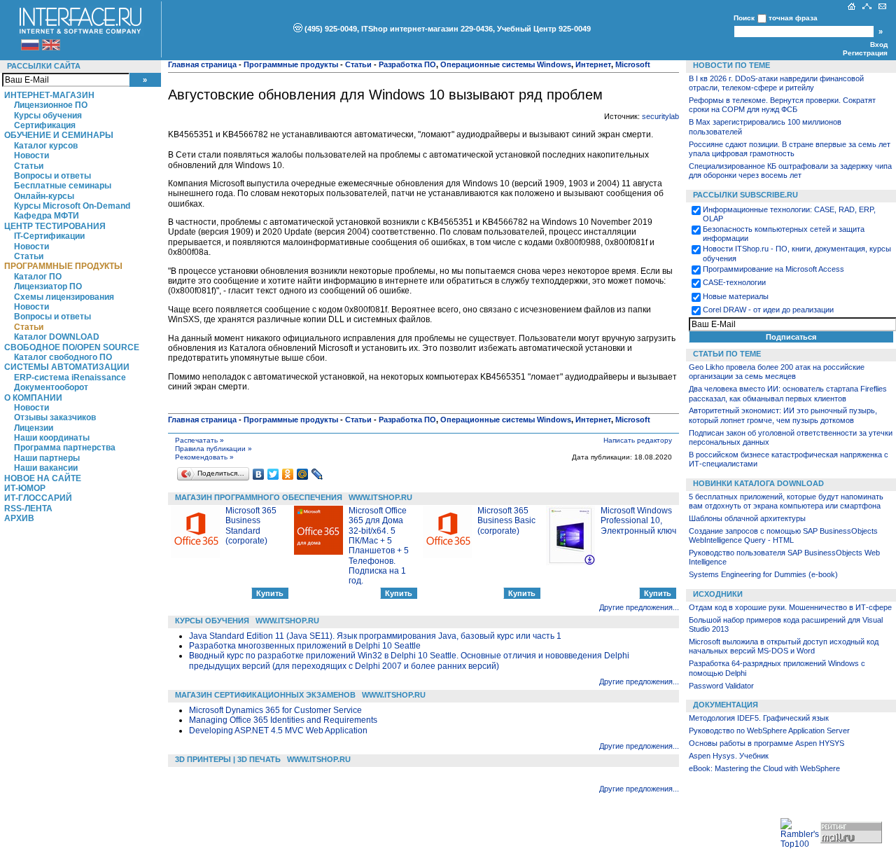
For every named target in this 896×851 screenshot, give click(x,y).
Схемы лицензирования (64, 297)
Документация (725, 704)
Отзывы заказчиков (55, 417)
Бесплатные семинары (62, 186)
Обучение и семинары (58, 135)
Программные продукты (63, 266)
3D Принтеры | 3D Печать (228, 759)
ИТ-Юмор (25, 488)
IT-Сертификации (49, 236)
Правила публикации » (213, 448)
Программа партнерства (64, 447)
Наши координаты (52, 438)
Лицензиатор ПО (48, 286)
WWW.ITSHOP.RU (380, 497)
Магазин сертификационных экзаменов (265, 695)
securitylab (660, 116)
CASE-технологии (734, 282)
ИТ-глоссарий (38, 498)
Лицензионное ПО (51, 105)
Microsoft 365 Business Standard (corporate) (250, 526)
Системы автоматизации (67, 367)
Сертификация (45, 125)
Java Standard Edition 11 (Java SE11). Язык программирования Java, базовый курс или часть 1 (375, 636)
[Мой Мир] (302, 474)
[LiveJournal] (317, 474)
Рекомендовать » (204, 457)
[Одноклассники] (288, 474)
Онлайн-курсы (44, 196)
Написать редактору (637, 440)
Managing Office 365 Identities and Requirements (283, 720)
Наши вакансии (46, 468)
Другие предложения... (639, 607)
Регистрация (865, 53)
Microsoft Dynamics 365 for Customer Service (275, 710)
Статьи (28, 166)
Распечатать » (199, 440)
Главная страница (202, 64)
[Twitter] (273, 474)
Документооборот (51, 387)
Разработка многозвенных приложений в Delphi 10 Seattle (305, 646)
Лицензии (33, 428)
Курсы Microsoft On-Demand (72, 206)
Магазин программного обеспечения (258, 497)
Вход (879, 44)
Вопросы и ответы (52, 176)
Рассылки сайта (43, 66)
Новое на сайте (42, 478)
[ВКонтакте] (258, 474)
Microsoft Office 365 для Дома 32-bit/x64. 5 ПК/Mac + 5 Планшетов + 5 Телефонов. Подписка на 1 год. (379, 546)
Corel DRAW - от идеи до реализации (768, 309)
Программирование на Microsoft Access (773, 269)
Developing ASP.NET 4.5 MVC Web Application (278, 730)
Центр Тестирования (55, 226)
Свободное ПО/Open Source (71, 347)
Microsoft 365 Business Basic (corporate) (506, 521)
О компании (33, 398)
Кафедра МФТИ (46, 216)
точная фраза (793, 18)
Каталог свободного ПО (63, 357)
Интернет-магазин (49, 95)
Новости (31, 155)
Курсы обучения (48, 115)
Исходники (718, 594)
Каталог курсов (46, 146)
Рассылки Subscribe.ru (745, 195)
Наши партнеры (47, 458)
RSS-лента (28, 508)
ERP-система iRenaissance (70, 377)
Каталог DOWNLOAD (56, 337)
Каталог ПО (38, 277)
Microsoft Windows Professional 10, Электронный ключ (638, 521)
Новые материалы (736, 296)
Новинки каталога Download (758, 483)
